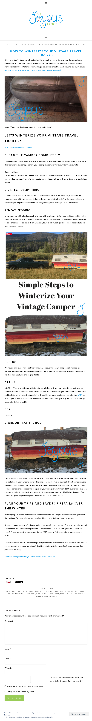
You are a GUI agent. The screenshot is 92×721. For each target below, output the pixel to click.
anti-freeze (40, 591)
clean (65, 591)
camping (58, 591)
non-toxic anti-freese (20, 594)
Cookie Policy (49, 717)
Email (8, 658)
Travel (52, 589)
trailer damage (52, 594)
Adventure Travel (26, 591)
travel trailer (71, 594)
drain (70, 591)
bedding (49, 591)
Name (8, 649)
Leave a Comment (44, 44)
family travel (80, 591)
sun (43, 594)
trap (62, 594)
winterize (53, 596)
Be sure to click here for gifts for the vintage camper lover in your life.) (33, 70)
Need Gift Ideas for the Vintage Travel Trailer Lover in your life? (30, 556)
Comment (9, 621)
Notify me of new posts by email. (21, 691)
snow (38, 594)
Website (8, 668)
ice (9, 594)
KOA (80, 395)
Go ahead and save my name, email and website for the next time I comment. (66, 679)
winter (45, 596)
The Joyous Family (46, 19)
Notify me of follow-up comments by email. (25, 686)
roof (33, 594)
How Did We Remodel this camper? (19, 147)
